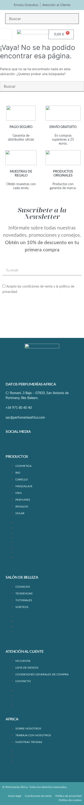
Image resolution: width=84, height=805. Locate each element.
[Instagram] (25, 444)
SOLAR (19, 513)
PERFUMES (22, 499)
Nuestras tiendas (28, 742)
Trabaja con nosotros (33, 735)
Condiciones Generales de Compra (42, 674)
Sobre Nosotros (28, 728)
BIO (17, 472)
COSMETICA (23, 466)
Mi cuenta (22, 660)
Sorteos (21, 607)
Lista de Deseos (26, 667)
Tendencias (24, 593)
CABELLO (21, 479)
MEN (18, 493)
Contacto (23, 681)
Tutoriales (23, 600)
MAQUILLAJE (23, 486)
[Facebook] (11, 444)
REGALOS (21, 506)
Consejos (22, 586)
